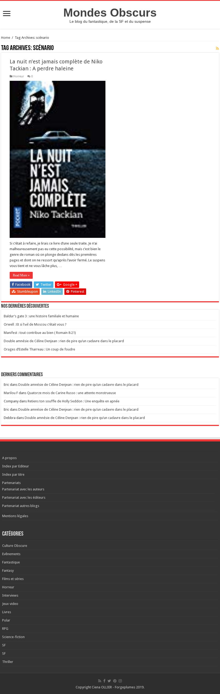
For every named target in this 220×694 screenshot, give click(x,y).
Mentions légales (15, 516)
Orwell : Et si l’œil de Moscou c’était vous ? (35, 324)
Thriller (7, 662)
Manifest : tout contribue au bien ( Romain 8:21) (40, 333)
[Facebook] (104, 681)
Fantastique (11, 562)
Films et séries (13, 579)
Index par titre (13, 474)
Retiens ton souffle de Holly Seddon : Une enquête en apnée (73, 401)
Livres (6, 612)
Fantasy (8, 571)
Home (5, 38)
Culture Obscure (14, 546)
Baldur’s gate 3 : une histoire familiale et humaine (41, 316)
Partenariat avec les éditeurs (23, 497)
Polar (6, 620)
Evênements (11, 554)
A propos (9, 458)
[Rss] (100, 681)
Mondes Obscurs (110, 12)
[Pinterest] (115, 681)
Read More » (21, 275)
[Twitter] (109, 681)
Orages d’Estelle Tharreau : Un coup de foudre (39, 349)
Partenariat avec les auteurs (23, 489)
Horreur (18, 76)
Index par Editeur (15, 466)
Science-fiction (13, 637)
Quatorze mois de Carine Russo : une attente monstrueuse (71, 393)
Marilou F (11, 393)
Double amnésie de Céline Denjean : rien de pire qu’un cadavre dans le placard (64, 341)
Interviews (10, 595)
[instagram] (120, 681)
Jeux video (10, 604)
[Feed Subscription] (217, 48)
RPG (5, 629)
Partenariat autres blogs (20, 506)
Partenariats (11, 483)
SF (4, 645)
